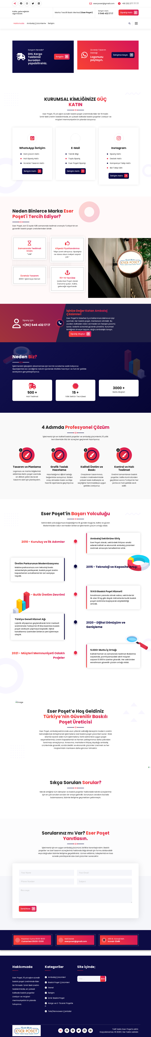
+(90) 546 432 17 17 (36, 325)
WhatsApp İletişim (32, 148)
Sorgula (59, 56)
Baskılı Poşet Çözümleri (58, 982)
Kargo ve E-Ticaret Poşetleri (59, 1004)
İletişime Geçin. (120, 55)
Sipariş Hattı (126, 12)
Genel (51, 987)
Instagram (118, 148)
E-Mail (75, 148)
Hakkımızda (18, 23)
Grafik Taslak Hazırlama (59, 468)
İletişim (51, 23)
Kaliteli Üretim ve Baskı (92, 468)
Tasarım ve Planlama (27, 467)
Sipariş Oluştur (78, 334)
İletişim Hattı (30, 171)
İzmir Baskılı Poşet (56, 998)
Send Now (25, 908)
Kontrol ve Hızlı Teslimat (124, 468)
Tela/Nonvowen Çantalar (60, 1011)
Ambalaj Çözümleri (35, 23)
